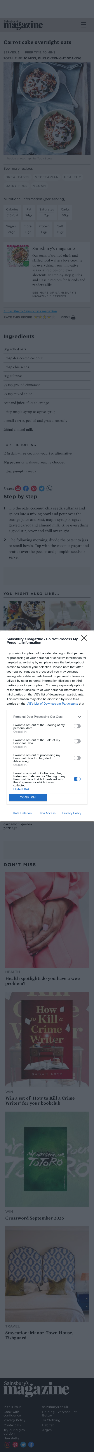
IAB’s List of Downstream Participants (52, 703)
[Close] (85, 639)
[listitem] (47, 716)
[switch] (77, 726)
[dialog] (47, 726)
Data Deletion (22, 813)
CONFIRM (28, 797)
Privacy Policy (71, 813)
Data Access (47, 813)
